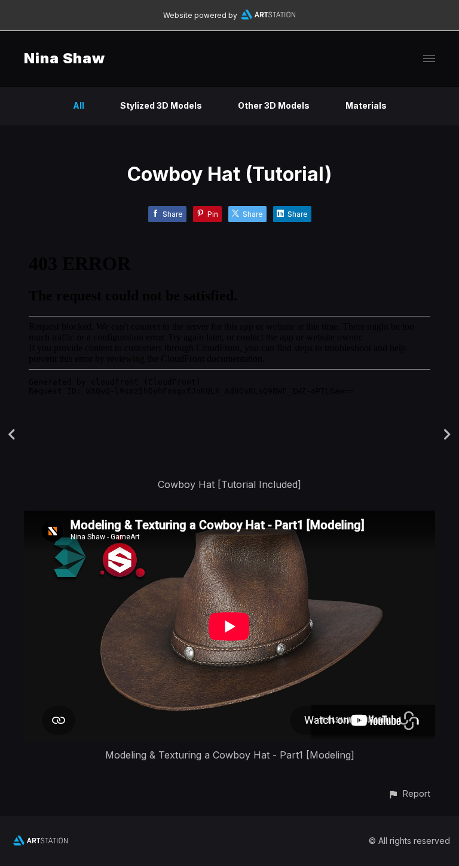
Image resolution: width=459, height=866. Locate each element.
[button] (409, 793)
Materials (366, 105)
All (78, 105)
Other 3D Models (274, 105)
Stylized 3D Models (161, 105)
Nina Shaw (64, 58)
